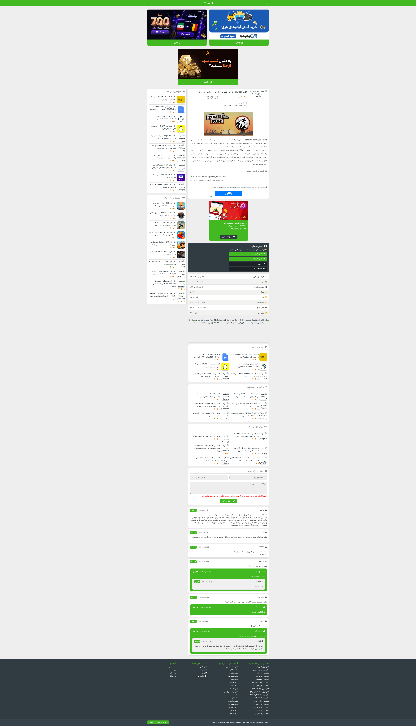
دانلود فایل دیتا (257, 259)
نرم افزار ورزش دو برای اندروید (230, 187)
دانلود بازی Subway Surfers (259, 695)
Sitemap (173, 676)
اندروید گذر (208, 3)
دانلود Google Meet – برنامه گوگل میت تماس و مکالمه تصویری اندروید (163, 137)
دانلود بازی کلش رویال (262, 710)
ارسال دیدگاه (227, 501)
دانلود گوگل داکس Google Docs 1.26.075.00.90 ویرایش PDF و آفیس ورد (163, 108)
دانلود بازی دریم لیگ (262, 676)
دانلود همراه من (233, 704)
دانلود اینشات (234, 688)
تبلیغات (174, 670)
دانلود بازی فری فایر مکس (261, 685)
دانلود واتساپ (233, 673)
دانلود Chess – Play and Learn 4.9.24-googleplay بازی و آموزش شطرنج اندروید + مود (163, 296)
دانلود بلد (235, 695)
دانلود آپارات (234, 713)
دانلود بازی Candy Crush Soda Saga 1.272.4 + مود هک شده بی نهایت (246, 449)
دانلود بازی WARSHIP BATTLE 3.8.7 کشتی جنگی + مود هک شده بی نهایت (244, 459)
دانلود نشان (234, 685)
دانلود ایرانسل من (232, 701)
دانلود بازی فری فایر (263, 673)
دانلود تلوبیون (233, 707)
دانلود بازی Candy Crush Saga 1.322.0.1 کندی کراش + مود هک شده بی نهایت (162, 233)
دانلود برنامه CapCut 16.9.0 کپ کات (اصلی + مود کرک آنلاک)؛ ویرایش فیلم (164, 166)
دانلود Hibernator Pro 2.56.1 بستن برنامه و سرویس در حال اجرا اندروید (164, 156)
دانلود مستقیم (227, 236)
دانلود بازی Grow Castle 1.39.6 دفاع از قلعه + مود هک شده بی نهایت (206, 459)
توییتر (203, 673)
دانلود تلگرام (234, 670)
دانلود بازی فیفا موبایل (262, 713)
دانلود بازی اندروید (263, 667)
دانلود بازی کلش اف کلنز (261, 707)
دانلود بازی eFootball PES (260, 688)
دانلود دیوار (234, 679)
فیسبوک (203, 670)
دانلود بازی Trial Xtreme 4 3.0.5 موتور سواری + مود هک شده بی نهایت (163, 224)
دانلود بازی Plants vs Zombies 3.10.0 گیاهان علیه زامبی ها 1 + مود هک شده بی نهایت (207, 448)
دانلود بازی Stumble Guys (260, 682)
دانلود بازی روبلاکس (262, 679)
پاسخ (192, 510)
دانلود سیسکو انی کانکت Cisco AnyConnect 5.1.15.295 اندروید (165, 117)
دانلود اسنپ (234, 682)
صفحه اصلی (172, 667)
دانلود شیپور (234, 710)
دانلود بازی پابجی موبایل (261, 670)
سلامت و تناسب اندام (230, 105)
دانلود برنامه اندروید (232, 667)
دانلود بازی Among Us (261, 701)
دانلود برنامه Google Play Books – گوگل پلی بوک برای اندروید (163, 185)
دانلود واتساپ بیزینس (231, 692)
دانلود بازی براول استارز (261, 704)
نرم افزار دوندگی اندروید (242, 187)
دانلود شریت (234, 698)
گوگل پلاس (201, 676)
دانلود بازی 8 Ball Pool (261, 698)
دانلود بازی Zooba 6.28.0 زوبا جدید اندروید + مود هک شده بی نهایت (164, 204)
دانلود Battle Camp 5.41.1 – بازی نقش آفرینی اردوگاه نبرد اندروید (163, 214)
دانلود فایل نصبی (256, 254)
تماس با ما (173, 673)
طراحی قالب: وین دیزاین (157, 722)
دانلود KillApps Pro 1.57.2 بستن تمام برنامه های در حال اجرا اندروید (164, 146)
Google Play (258, 268)
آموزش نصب (258, 263)
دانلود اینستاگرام (233, 676)
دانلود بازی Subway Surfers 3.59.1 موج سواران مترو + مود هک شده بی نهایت (163, 243)
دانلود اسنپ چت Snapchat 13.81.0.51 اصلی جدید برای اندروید (163, 127)
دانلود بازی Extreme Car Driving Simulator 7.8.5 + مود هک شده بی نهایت (164, 284)
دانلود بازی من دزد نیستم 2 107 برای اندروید (206, 436)
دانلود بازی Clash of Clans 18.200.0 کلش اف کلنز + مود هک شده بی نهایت (164, 272)
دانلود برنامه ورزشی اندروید (254, 187)
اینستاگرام (202, 667)
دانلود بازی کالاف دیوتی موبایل (259, 692)
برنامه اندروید (243, 105)
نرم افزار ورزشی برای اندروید (217, 187)
